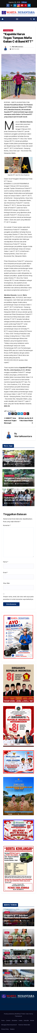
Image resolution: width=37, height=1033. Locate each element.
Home (2, 1020)
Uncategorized (8, 30)
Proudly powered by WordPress (12, 1013)
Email (5, 572)
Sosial (7, 912)
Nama (5, 562)
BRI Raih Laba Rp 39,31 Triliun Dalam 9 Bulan (26, 419)
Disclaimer (14, 1020)
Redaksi (12, 1029)
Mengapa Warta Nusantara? (9, 1024)
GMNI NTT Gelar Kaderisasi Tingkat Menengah (10, 420)
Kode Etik (26, 1020)
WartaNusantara (17, 46)
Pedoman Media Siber (24, 1024)
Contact (8, 1020)
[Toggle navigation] (17, 19)
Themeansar (18, 1016)
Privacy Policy (5, 1029)
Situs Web (6, 583)
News (6, 932)
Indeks (20, 1020)
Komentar (7, 525)
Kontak (32, 1020)
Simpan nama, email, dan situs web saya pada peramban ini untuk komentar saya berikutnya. (18, 598)
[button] (31, 19)
